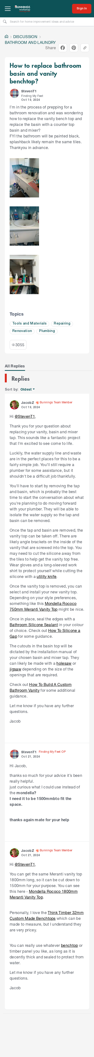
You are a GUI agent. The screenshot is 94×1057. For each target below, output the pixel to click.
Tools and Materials (29, 323)
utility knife (46, 576)
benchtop (69, 945)
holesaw (63, 663)
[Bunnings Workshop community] (23, 8)
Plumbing (47, 331)
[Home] (6, 37)
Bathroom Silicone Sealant (34, 624)
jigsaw (15, 669)
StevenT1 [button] (29, 91)
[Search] (5, 21)
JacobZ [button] (27, 402)
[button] (14, 93)
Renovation (22, 331)
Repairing (62, 323)
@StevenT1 (25, 416)
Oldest (26, 389)
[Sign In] (81, 9)
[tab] (15, 366)
